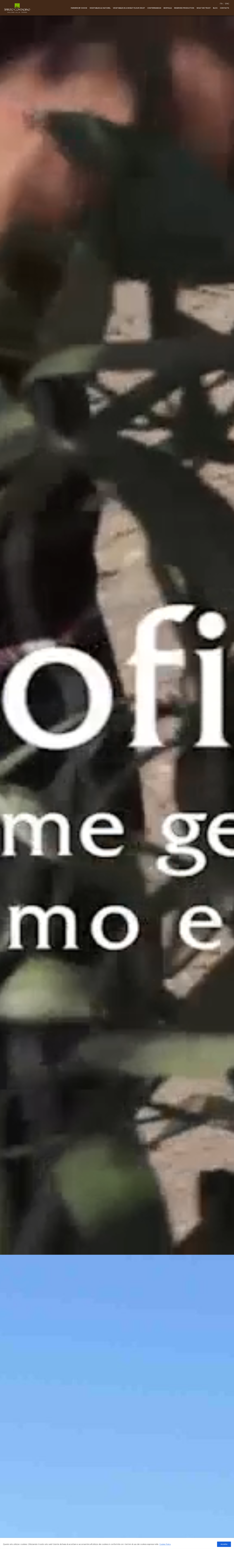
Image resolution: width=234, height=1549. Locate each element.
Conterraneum (154, 8)
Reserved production (184, 8)
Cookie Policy (165, 1544)
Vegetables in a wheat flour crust (129, 8)
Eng (227, 4)
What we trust (204, 8)
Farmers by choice (79, 8)
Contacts (224, 8)
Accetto (224, 1544)
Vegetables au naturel (100, 8)
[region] (117, 1543)
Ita (221, 4)
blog (215, 8)
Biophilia (168, 8)
